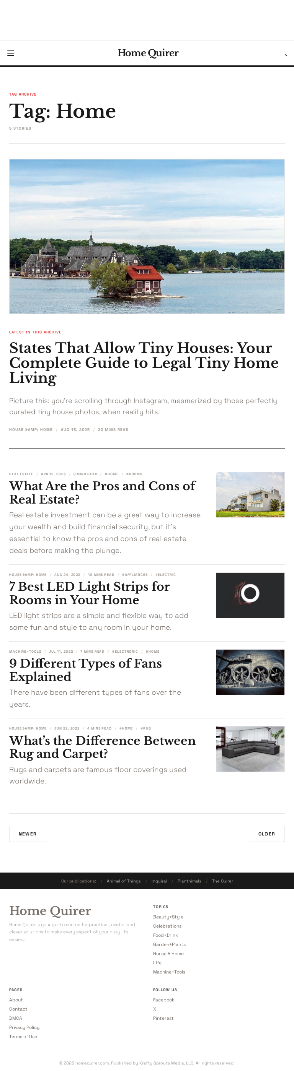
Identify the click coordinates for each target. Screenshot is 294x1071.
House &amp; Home (31, 429)
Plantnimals (189, 881)
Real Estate (21, 474)
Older (266, 834)
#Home (112, 474)
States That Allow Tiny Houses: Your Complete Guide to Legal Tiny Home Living (144, 363)
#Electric (165, 574)
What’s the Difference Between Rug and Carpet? (102, 747)
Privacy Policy (24, 1027)
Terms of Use (23, 1037)
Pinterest (163, 1018)
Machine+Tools (25, 651)
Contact (18, 1009)
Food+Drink (165, 935)
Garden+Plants (169, 944)
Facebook (163, 1000)
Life (157, 963)
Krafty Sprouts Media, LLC (166, 1063)
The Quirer (222, 881)
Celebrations (167, 926)
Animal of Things (124, 881)
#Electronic (125, 651)
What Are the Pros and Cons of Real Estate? (102, 493)
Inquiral (159, 881)
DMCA (15, 1018)
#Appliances (135, 574)
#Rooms (134, 474)
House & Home (168, 954)
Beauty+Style (168, 917)
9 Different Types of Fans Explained (85, 670)
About (16, 1000)
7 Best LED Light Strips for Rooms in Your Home (89, 593)
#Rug (145, 728)
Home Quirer (148, 53)
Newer (28, 834)
